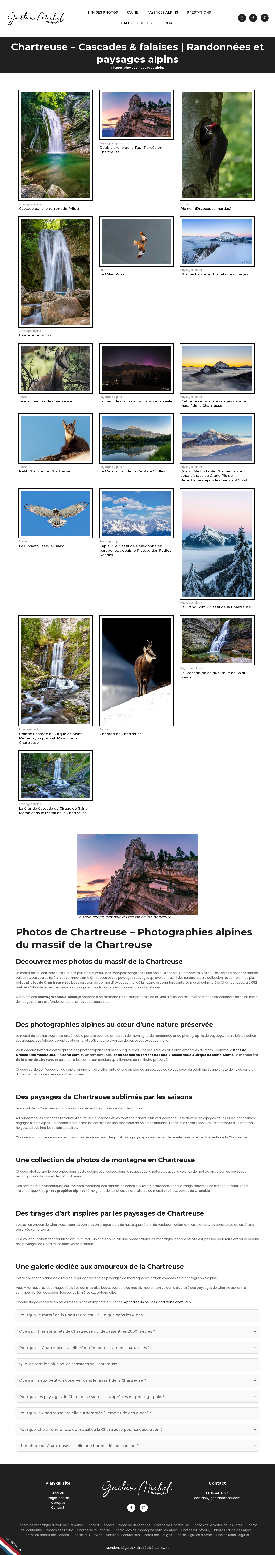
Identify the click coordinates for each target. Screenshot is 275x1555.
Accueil (58, 1493)
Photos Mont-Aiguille (232, 1535)
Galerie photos (136, 23)
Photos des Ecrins (59, 1530)
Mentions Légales (119, 1547)
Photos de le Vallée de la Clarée (218, 1525)
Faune (132, 12)
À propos (58, 1502)
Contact (168, 23)
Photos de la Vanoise (93, 1530)
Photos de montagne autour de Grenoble (50, 1525)
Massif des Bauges (157, 1535)
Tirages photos (102, 12)
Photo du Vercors (100, 1525)
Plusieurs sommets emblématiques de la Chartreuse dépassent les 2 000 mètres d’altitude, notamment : (127, 1333)
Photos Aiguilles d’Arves (194, 1535)
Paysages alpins (162, 12)
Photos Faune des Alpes (233, 1530)
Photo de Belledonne (134, 1525)
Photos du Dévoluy (195, 1530)
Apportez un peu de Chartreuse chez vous (157, 1302)
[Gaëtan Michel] (36, 18)
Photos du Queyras (87, 1535)
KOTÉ (165, 1547)
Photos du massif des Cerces (46, 1535)
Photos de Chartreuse (172, 1525)
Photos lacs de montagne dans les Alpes (146, 1530)
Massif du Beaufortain (123, 1535)
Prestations (199, 12)
